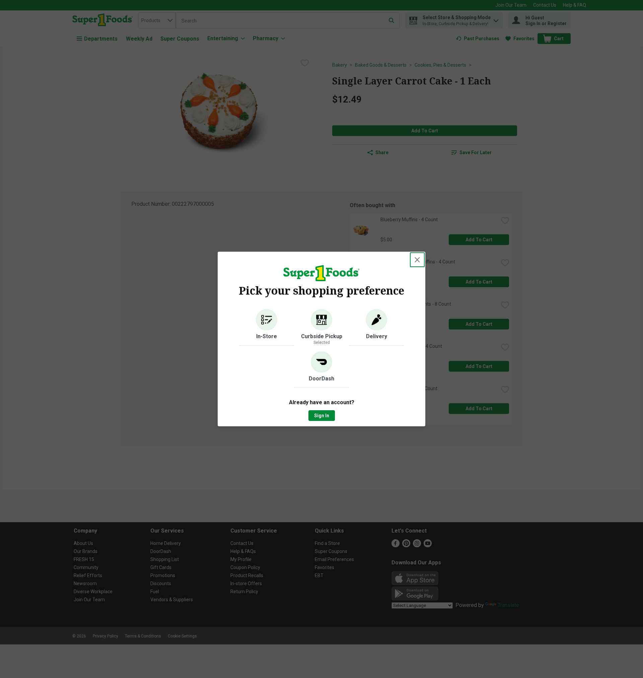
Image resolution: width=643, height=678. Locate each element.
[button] (266, 327)
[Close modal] (417, 260)
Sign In (321, 415)
